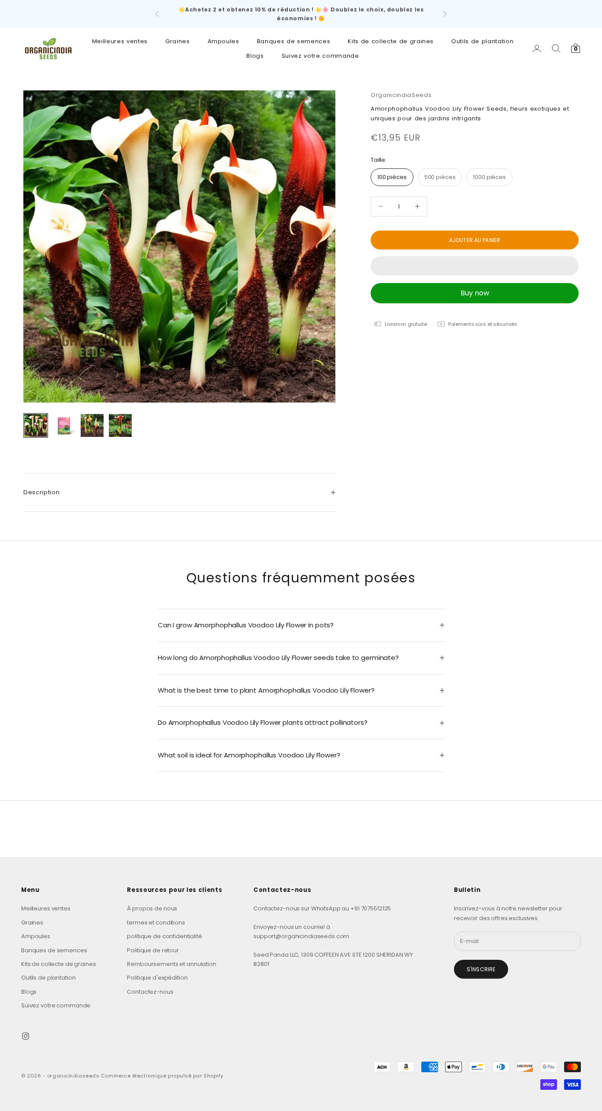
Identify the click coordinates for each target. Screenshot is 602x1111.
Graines (177, 41)
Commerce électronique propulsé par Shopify (162, 1075)
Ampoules (223, 41)
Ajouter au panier (474, 239)
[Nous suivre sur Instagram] (25, 1036)
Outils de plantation (482, 41)
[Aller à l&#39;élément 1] (35, 425)
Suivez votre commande (320, 55)
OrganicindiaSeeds (401, 95)
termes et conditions (156, 922)
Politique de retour (153, 950)
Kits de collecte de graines (391, 41)
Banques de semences (294, 41)
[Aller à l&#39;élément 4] (120, 425)
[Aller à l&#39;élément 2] (64, 425)
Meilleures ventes (120, 41)
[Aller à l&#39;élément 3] (92, 425)
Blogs (255, 55)
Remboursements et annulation (171, 964)
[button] (475, 266)
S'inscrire (481, 969)
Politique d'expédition (157, 977)
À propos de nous (152, 908)
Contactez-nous (150, 992)
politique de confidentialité (164, 936)
